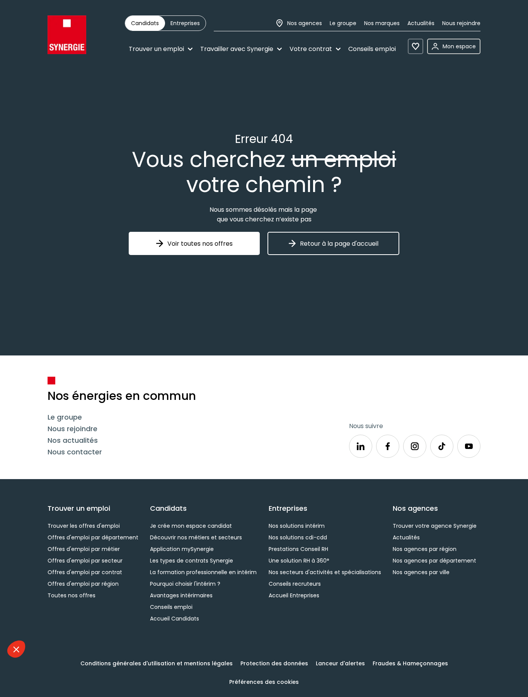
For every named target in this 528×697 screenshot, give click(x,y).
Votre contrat (311, 48)
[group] (165, 23)
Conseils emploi (372, 48)
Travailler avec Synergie (236, 48)
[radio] (145, 23)
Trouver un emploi (156, 48)
